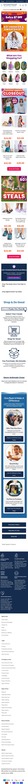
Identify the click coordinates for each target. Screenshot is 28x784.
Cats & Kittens (5, 726)
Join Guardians (10, 1)
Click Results (5, 635)
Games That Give (6, 681)
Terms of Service (6, 643)
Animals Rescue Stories (8, 724)
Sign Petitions (20, 1)
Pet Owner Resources (7, 731)
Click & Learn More (14, 277)
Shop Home (5, 705)
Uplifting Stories (6, 739)
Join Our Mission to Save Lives (14, 474)
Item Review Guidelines (8, 651)
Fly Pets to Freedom (7, 761)
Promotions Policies (7, 649)
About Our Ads (5, 654)
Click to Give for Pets (7, 662)
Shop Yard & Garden (7, 707)
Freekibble (4, 675)
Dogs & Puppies (6, 729)
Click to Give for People (8, 665)
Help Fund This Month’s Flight (14, 510)
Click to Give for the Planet (8, 668)
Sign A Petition (5, 683)
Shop (2, 1)
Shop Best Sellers (13, 524)
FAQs (3, 627)
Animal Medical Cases (7, 758)
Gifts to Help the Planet (8, 755)
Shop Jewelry (5, 710)
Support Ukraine (6, 763)
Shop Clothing (5, 699)
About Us (4, 630)
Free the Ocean (5, 678)
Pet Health (4, 734)
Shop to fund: (11, 9)
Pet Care (4, 737)
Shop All (4, 692)
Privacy (3, 646)
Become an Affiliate (7, 632)
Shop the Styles (14, 169)
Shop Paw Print (5, 697)
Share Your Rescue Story (8, 744)
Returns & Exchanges (7, 622)
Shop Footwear (5, 702)
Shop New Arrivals (14, 530)
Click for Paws (5, 673)
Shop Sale (14, 536)
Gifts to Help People (7, 753)
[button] (20, 5)
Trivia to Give (5, 670)
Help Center (5, 619)
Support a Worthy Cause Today (14, 439)
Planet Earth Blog (6, 742)
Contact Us (4, 625)
